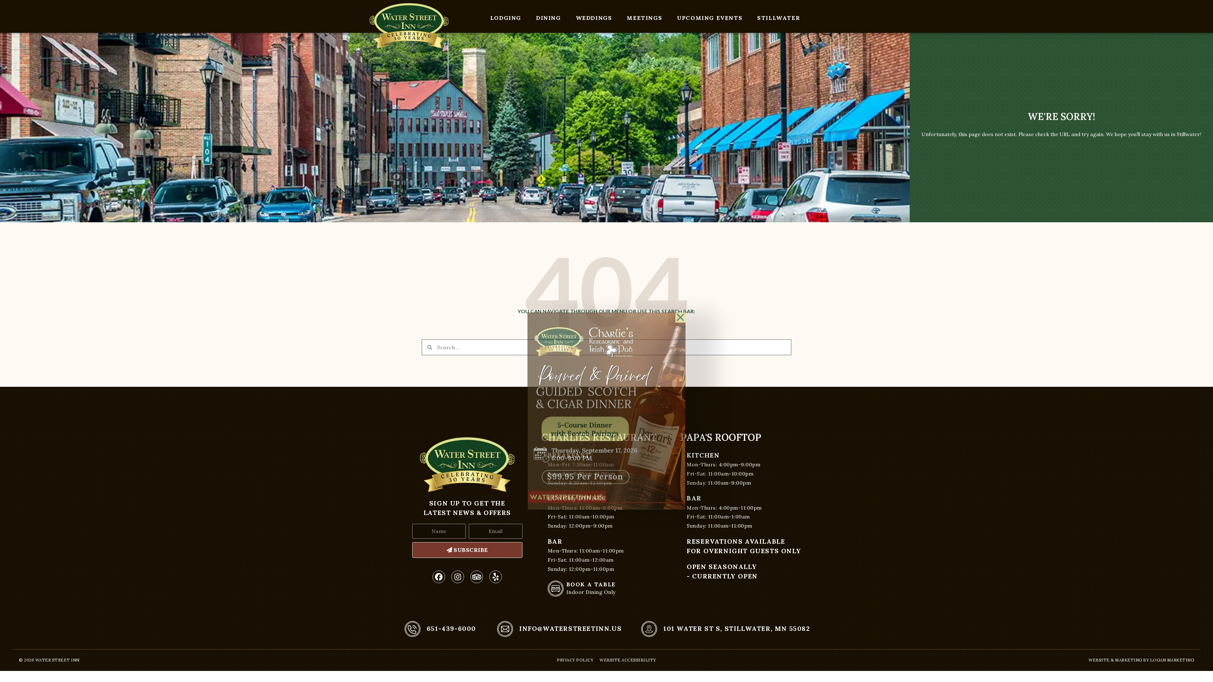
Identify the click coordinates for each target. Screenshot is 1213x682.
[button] (680, 247)
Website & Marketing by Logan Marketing (1141, 660)
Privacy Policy (575, 660)
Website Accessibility (628, 660)
